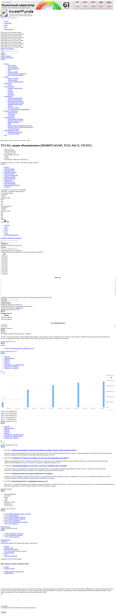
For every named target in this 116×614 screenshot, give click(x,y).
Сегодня (7, 225)
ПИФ (6, 25)
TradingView (19, 308)
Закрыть (3, 247)
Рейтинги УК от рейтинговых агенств (20, 125)
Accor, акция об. (13, 523)
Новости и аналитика (11, 111)
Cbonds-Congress (9, 568)
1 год (6, 231)
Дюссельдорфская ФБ (11, 175)
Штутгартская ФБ (9, 178)
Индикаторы (8, 96)
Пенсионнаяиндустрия (11, 130)
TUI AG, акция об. (14, 520)
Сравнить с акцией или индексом (11, 238)
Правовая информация (11, 549)
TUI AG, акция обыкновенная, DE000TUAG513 (19, 348)
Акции (6, 21)
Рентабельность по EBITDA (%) (14, 365)
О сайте (6, 546)
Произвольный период (11, 235)
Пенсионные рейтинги (15, 132)
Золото (10, 90)
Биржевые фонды (13, 68)
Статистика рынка (13, 133)
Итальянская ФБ (9, 170)
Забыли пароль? (6, 56)
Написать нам (8, 548)
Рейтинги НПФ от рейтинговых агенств (20, 127)
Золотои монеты (9, 86)
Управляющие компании (15, 119)
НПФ (9, 124)
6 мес (6, 230)
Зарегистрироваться (7, 57)
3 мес (6, 228)
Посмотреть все (5, 526)
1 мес (6, 227)
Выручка (7, 356)
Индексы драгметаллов (15, 88)
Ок (2, 594)
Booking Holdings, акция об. (17, 519)
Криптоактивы (9, 29)
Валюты (10, 106)
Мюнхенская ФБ (9, 174)
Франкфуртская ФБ (10, 172)
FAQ (5, 554)
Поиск (10, 85)
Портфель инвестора (10, 556)
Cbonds (6, 567)
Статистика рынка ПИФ (15, 75)
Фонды (6, 64)
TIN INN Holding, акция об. (16, 517)
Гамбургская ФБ (9, 182)
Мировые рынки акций (15, 104)
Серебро (10, 91)
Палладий (11, 94)
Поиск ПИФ (12, 65)
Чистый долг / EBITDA (11, 366)
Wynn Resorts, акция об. (16, 533)
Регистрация (10, 48)
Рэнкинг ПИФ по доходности (17, 73)
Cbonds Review (9, 573)
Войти (3, 48)
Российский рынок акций (16, 103)
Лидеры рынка (12, 80)
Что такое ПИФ (13, 67)
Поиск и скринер (13, 78)
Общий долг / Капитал (11, 368)
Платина (10, 93)
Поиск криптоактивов (15, 99)
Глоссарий (11, 116)
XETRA (6, 167)
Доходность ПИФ (13, 107)
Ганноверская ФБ (9, 183)
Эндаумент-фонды (13, 129)
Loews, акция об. (14, 537)
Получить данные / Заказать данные (15, 551)
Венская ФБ (8, 180)
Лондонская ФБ (9, 169)
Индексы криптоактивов (15, 101)
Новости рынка (13, 112)
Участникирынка (9, 117)
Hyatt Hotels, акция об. (16, 535)
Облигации (7, 23)
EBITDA (7, 360)
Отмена (3, 59)
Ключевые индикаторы (15, 98)
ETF (5, 27)
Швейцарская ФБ (9, 177)
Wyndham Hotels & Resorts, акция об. (19, 514)
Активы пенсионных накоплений (18, 109)
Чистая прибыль (9, 358)
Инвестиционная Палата (12, 185)
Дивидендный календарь (15, 81)
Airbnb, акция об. (13, 515)
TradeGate (7, 187)
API (5, 135)
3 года (6, 233)
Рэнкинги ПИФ (13, 72)
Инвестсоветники (13, 122)
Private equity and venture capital (13, 571)
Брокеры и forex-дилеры (15, 120)
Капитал (7, 363)
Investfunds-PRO (9, 552)
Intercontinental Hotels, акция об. (18, 522)
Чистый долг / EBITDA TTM (13, 436)
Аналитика (11, 114)
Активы (6, 361)
